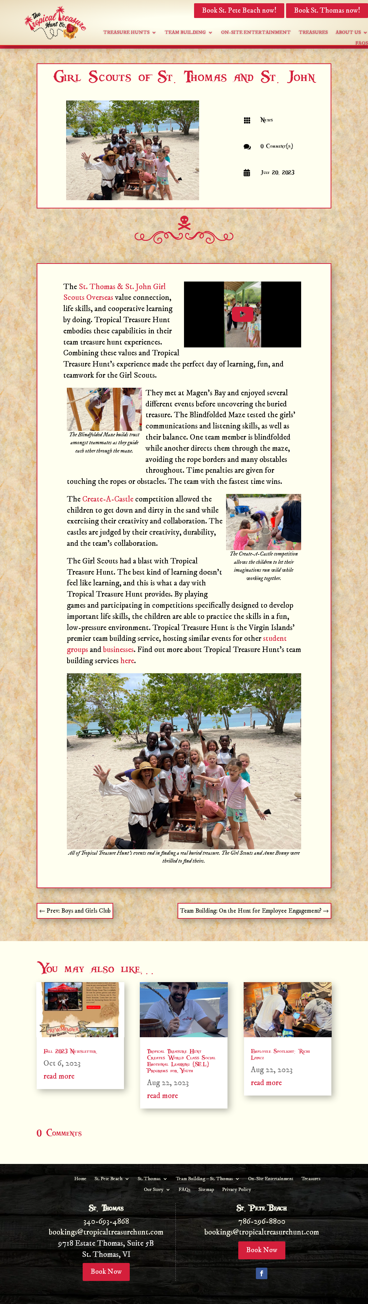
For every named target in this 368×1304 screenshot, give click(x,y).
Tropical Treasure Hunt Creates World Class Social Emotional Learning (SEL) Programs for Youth (181, 1061)
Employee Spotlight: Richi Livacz (280, 1054)
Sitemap (206, 1190)
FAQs (361, 43)
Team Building (185, 33)
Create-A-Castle (107, 499)
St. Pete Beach (109, 1179)
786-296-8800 (261, 1221)
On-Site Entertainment (256, 33)
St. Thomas (149, 1179)
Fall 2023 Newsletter (69, 1051)
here (127, 661)
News (267, 119)
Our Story (154, 1190)
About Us (348, 33)
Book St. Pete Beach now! (239, 10)
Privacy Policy (236, 1190)
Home (80, 1179)
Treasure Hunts (126, 33)
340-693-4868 (106, 1221)
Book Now (106, 1271)
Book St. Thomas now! (327, 10)
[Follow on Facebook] (261, 1273)
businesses (118, 650)
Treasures (313, 33)
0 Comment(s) (277, 146)
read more (58, 1076)
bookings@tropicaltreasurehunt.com (106, 1232)
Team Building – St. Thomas (204, 1179)
